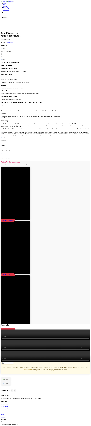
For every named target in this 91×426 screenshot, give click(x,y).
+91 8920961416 (9, 42)
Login (5, 17)
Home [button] (4, 3)
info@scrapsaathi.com (6, 409)
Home (2, 414)
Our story (5, 7)
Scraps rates (6, 10)
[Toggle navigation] (13, 1)
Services (5, 6)
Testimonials (6, 8)
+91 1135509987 (4, 406)
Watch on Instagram (8, 220)
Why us (5, 4)
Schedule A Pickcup (5, 39)
